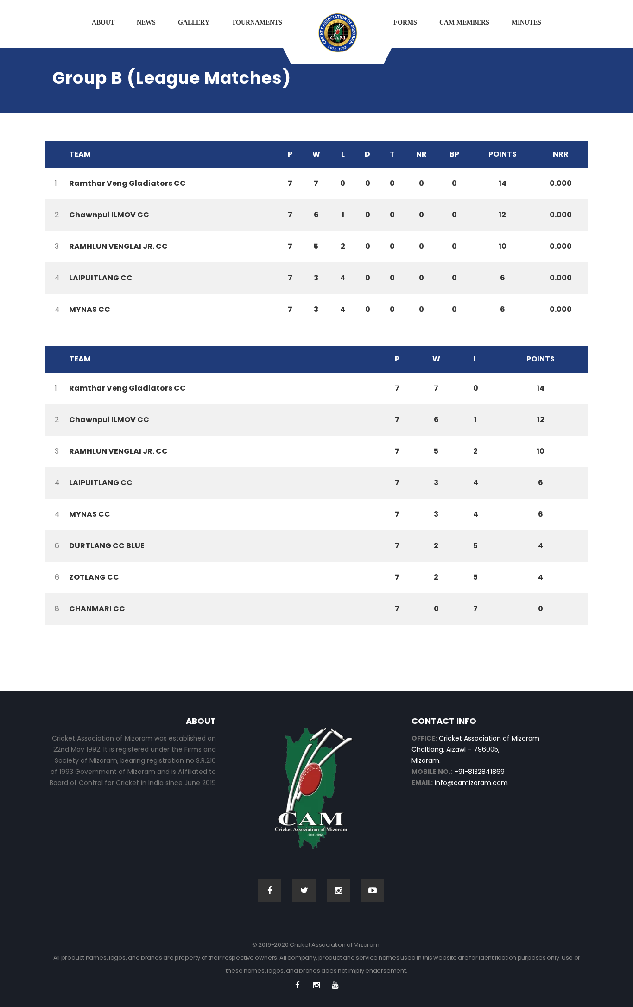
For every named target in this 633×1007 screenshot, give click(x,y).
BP (454, 154)
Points (502, 154)
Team (80, 154)
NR (421, 154)
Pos (54, 154)
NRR (561, 154)
